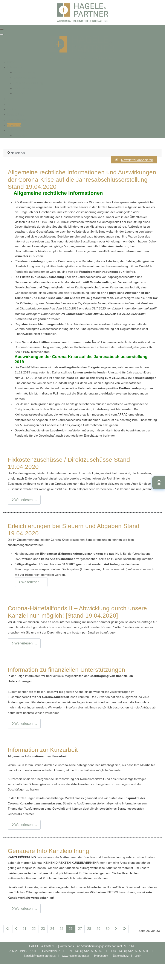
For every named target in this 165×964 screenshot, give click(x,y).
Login (137, 955)
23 (43, 928)
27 (80, 928)
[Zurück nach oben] (157, 956)
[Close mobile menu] (1, 34)
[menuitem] (11, 62)
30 (108, 928)
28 (89, 928)
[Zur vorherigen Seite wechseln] (16, 929)
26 (71, 928)
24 (52, 928)
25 (61, 928)
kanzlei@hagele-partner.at (40, 955)
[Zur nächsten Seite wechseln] (116, 929)
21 (24, 928)
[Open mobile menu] (1, 29)
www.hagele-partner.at (75, 955)
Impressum (102, 955)
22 (34, 928)
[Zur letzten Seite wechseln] (124, 929)
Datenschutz (122, 955)
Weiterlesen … (25, 500)
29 (98, 928)
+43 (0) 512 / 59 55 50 (88, 951)
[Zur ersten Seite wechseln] (7, 929)
